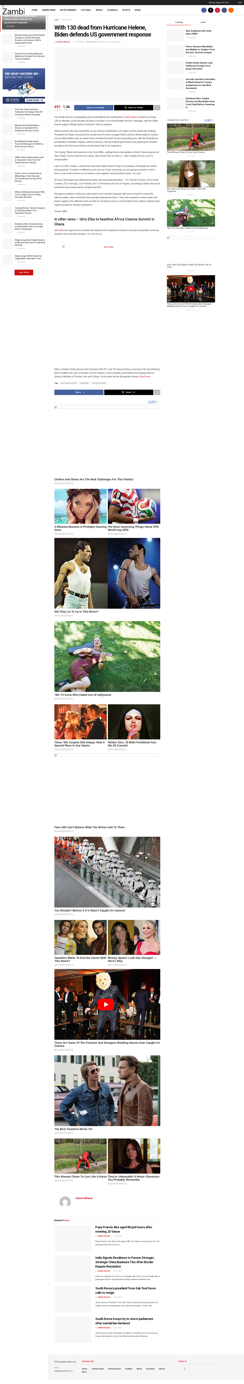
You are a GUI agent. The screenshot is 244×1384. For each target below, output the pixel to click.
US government (99, 383)
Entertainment (68, 10)
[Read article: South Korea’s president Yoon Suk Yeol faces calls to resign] (72, 1299)
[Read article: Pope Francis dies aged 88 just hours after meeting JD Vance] (72, 1238)
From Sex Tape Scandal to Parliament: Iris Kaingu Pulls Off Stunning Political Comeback (29, 112)
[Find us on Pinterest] (217, 10)
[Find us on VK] (224, 10)
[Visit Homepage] (13, 10)
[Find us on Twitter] (210, 10)
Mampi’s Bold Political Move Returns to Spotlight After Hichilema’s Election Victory (27, 128)
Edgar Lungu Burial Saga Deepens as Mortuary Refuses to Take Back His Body (30, 242)
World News (66, 20)
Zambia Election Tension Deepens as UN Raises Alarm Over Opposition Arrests (30, 210)
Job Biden (84, 383)
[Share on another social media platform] (157, 107)
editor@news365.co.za (63, 1371)
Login (239, 3)
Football (86, 10)
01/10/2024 (79, 42)
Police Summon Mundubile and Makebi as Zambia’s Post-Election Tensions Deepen (30, 56)
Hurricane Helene (69, 383)
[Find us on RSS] (231, 10)
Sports (126, 10)
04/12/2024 (117, 1271)
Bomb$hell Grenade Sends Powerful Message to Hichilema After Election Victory (29, 144)
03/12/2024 (117, 1328)
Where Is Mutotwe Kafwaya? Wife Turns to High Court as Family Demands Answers (30, 194)
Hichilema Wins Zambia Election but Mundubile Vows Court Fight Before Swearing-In (29, 226)
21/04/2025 (117, 1236)
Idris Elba (59, 230)
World (99, 10)
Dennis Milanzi (63, 42)
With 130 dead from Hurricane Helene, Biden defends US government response (19, 19)
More (137, 10)
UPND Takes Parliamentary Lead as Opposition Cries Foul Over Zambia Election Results (29, 160)
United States (130, 117)
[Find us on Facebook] (204, 10)
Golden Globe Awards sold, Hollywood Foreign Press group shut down (199, 66)
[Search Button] (241, 10)
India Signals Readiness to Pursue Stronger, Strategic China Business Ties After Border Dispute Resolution (124, 1262)
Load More (24, 272)
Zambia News (48, 10)
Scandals (112, 10)
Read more (144, 376)
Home (34, 10)
